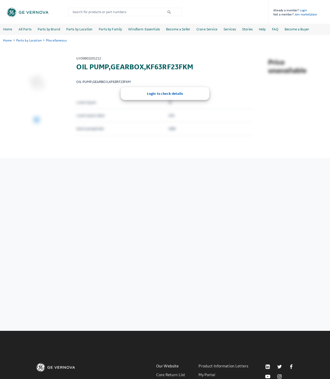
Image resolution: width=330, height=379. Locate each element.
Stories (247, 29)
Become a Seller (178, 29)
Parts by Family (110, 29)
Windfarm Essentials (144, 29)
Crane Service (206, 29)
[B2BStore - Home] (27, 12)
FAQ (275, 29)
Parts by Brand (49, 29)
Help (262, 29)
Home (7, 29)
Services (230, 29)
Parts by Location (79, 29)
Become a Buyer (297, 29)
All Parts (25, 29)
